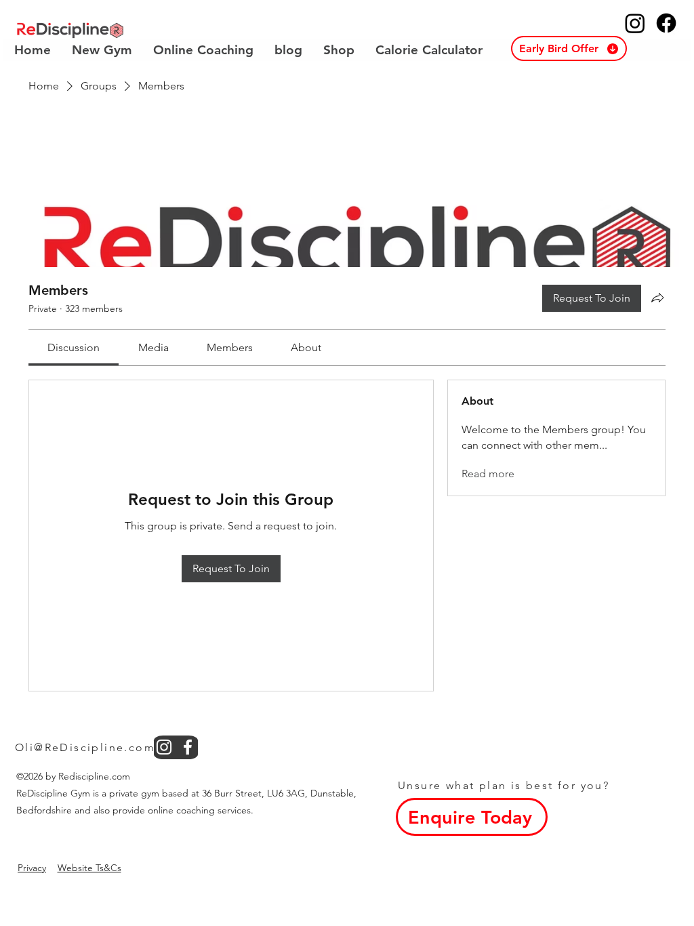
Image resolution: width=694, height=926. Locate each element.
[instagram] (164, 747)
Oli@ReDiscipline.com (85, 747)
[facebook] (188, 747)
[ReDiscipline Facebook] (666, 23)
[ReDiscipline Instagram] (635, 23)
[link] (73, 347)
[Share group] (657, 297)
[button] (569, 48)
